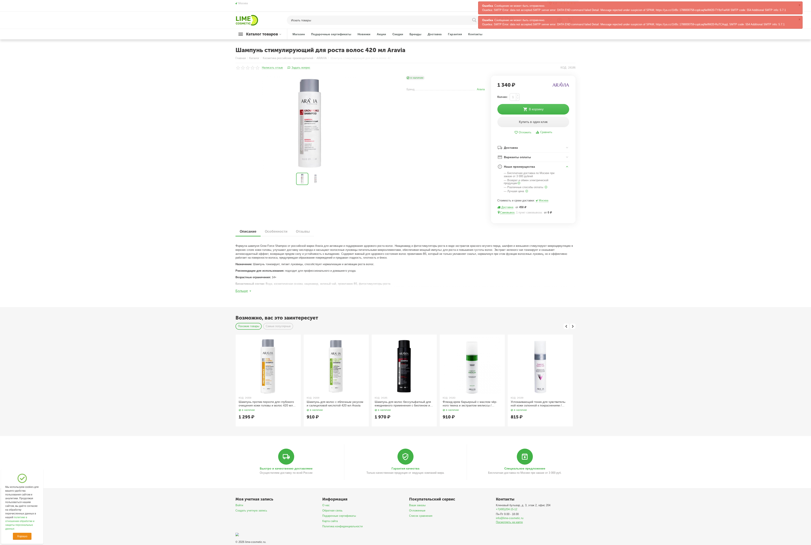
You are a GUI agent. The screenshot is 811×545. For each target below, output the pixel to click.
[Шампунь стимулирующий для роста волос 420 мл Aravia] (309, 123)
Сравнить (546, 132)
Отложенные (417, 510)
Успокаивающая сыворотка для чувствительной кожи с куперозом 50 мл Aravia (539, 403)
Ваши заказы (417, 505)
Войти (239, 505)
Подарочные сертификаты (339, 515)
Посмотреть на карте (509, 522)
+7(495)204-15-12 (506, 509)
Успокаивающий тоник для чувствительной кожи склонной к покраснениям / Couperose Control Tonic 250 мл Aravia (470, 403)
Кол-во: (502, 96)
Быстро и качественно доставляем (286, 468)
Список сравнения (420, 515)
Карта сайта (330, 521)
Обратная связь (332, 510)
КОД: (564, 67)
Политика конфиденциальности (342, 526)
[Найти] (474, 20)
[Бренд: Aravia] (560, 84)
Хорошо (22, 536)
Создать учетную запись (251, 510)
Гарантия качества (405, 468)
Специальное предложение (524, 468)
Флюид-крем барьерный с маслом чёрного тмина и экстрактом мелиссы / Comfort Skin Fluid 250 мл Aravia (402, 403)
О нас (326, 505)
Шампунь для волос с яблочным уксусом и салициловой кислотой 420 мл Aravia (267, 403)
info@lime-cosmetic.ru (509, 518)
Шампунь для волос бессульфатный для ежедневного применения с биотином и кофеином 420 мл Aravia (335, 403)
